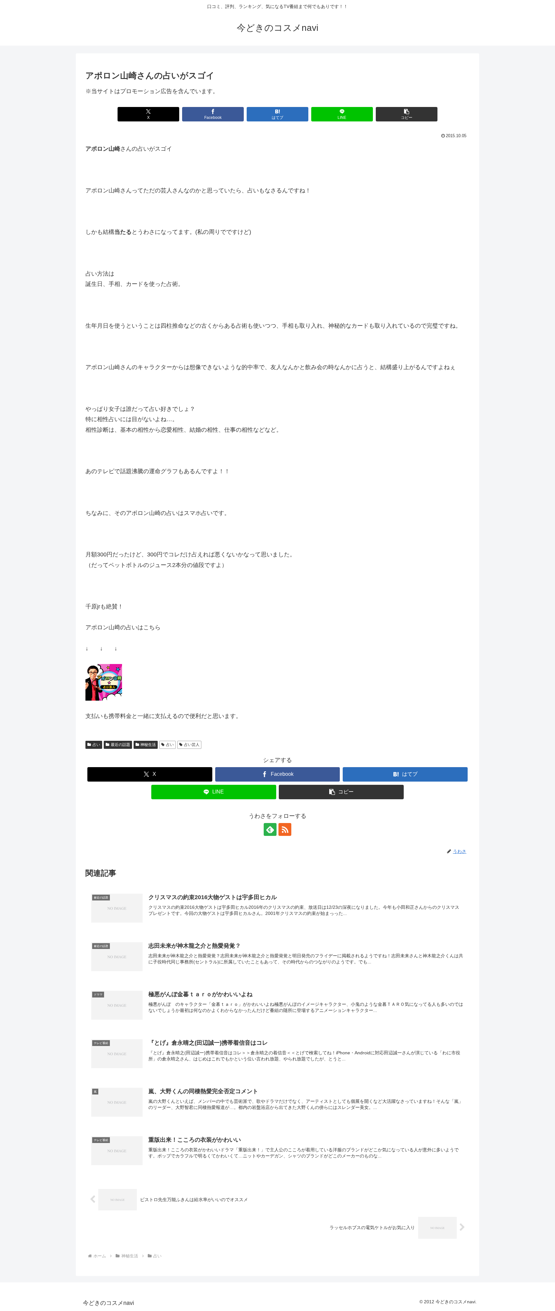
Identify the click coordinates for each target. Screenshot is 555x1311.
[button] (406, 114)
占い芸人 (191, 744)
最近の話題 (120, 744)
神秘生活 (148, 744)
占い (96, 744)
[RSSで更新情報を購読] (284, 829)
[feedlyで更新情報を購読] (270, 829)
